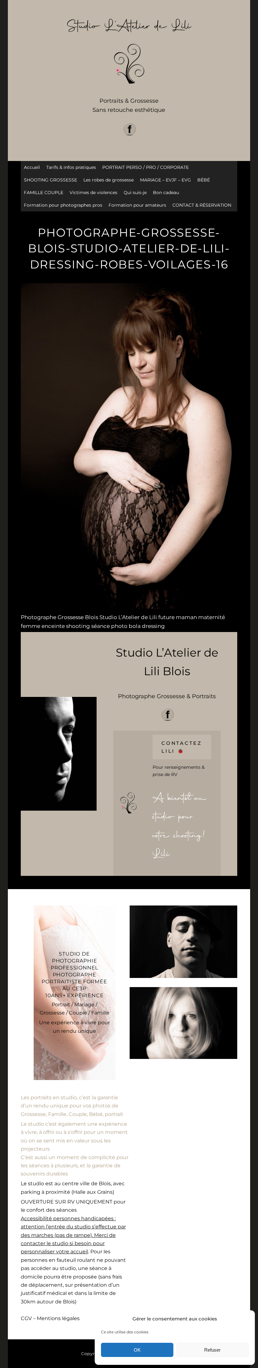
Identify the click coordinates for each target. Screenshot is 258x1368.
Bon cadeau (166, 192)
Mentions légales (58, 1318)
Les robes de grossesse (108, 180)
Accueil (32, 167)
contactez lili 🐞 (181, 747)
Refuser (212, 1350)
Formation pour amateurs (137, 205)
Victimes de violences (93, 192)
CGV (26, 1318)
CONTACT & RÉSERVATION (201, 205)
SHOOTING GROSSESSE (50, 180)
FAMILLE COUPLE (43, 192)
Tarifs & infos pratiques (71, 167)
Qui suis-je (135, 192)
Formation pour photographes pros (63, 205)
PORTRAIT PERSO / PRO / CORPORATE (145, 167)
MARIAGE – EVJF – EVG (165, 180)
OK (137, 1350)
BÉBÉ (203, 180)
